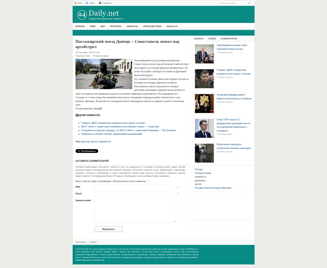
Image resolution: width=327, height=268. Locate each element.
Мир (102, 26)
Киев (93, 26)
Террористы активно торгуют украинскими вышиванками (111, 134)
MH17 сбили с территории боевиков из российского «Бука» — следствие (120, 126)
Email (79, 193)
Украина (80, 26)
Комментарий (83, 200)
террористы (104, 141)
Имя (78, 186)
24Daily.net (104, 15)
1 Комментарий (224, 134)
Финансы (132, 26)
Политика (116, 26)
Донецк (85, 141)
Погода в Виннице (221, 188)
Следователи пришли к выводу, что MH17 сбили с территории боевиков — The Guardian (128, 130)
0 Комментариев (101, 56)
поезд (93, 141)
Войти (93, 242)
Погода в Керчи (203, 188)
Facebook (106, 3)
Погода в (203, 173)
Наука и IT (172, 26)
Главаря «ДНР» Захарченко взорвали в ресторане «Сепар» (113, 123)
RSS (80, 3)
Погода (199, 169)
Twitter (92, 3)
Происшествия (152, 26)
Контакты (81, 242)
